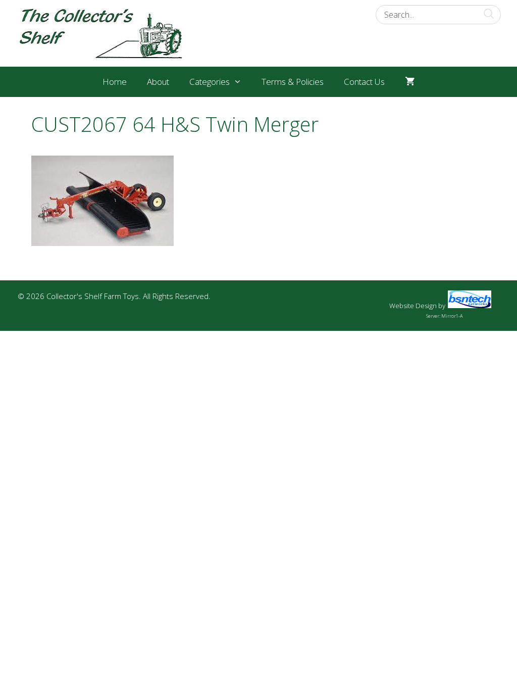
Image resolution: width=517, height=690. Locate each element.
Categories (209, 81)
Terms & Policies (293, 81)
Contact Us (364, 81)
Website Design (413, 305)
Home (114, 81)
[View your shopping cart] (410, 82)
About (158, 81)
